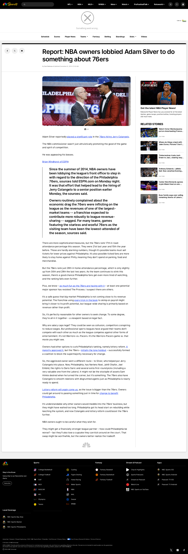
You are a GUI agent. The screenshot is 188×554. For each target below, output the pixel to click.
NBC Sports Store (36, 539)
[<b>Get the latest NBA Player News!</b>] (162, 93)
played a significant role (79, 136)
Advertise (5, 539)
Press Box (45, 539)
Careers (12, 539)
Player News (70, 37)
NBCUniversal (14, 542)
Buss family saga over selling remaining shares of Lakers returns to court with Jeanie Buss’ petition (171, 196)
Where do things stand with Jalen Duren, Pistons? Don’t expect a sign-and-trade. (170, 143)
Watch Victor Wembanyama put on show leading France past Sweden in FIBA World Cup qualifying (170, 130)
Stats (132, 37)
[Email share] (22, 51)
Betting (108, 37)
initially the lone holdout (93, 350)
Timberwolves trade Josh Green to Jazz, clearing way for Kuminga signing (170, 156)
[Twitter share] (15, 51)
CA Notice (87, 539)
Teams (83, 37)
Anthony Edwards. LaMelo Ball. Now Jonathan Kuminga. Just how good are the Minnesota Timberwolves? (171, 170)
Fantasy (96, 37)
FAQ (28, 539)
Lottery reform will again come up (60, 389)
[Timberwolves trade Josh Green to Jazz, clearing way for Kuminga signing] (149, 159)
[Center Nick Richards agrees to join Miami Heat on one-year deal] (149, 185)
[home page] (10, 4)
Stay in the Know (9, 472)
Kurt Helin (162, 136)
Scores (57, 37)
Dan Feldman (48, 66)
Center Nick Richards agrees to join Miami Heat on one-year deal (171, 183)
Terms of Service (96, 539)
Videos (144, 37)
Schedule (45, 37)
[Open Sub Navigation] (72, 4)
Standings (120, 37)
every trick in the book (86, 300)
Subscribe (7, 483)
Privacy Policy (61, 539)
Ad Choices (52, 539)
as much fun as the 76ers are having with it (82, 285)
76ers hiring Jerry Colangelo (114, 136)
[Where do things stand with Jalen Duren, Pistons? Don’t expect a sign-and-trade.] (149, 146)
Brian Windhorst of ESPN (55, 161)
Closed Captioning (21, 539)
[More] (170, 4)
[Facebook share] (7, 51)
